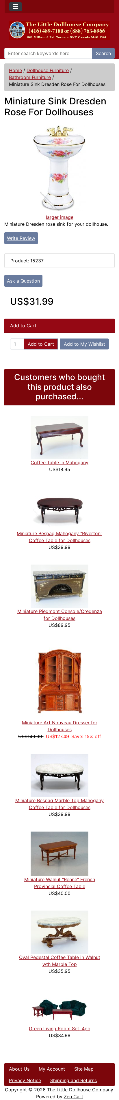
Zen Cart (73, 1096)
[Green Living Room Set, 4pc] (59, 1006)
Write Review (21, 238)
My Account (52, 1069)
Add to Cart (41, 344)
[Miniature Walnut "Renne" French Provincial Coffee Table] (59, 853)
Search (103, 53)
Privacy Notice (25, 1080)
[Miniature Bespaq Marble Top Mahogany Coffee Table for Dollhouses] (59, 775)
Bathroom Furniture (30, 77)
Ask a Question (23, 281)
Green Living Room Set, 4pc (59, 1028)
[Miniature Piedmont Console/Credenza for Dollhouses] (59, 585)
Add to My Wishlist (84, 344)
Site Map (84, 1069)
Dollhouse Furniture (48, 70)
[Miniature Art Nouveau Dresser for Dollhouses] (59, 680)
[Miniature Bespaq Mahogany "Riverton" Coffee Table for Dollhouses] (59, 508)
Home (15, 70)
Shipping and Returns (73, 1080)
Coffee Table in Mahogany (59, 462)
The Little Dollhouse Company (80, 1090)
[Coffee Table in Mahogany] (59, 437)
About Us (19, 1069)
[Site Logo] (59, 30)
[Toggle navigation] (15, 6)
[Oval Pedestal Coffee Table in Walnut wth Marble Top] (59, 931)
